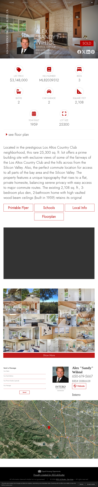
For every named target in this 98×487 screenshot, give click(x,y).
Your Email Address (8, 376)
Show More (49, 355)
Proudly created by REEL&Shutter (49, 474)
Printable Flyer (18, 207)
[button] (49, 429)
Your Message (7, 385)
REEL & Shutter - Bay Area (64, 479)
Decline (81, 484)
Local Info (80, 207)
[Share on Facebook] (79, 52)
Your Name (6, 371)
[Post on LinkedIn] (88, 52)
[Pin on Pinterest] (92, 52)
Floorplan (49, 216)
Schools (49, 207)
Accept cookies (91, 484)
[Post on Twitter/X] (83, 52)
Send (24, 392)
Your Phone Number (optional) (11, 381)
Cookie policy (8, 485)
